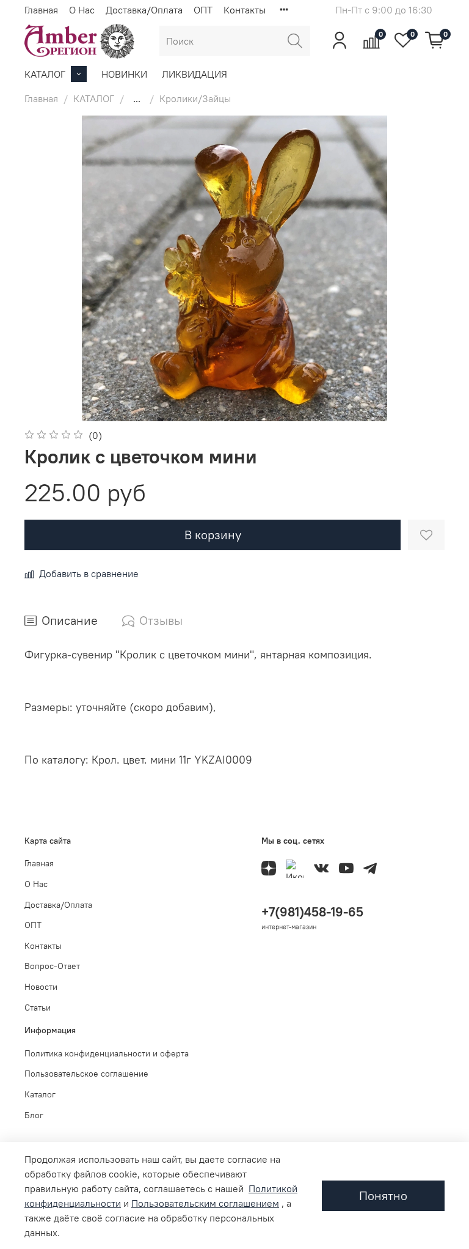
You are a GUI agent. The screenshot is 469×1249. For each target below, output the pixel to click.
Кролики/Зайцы (195, 98)
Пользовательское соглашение (86, 1073)
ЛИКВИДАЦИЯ (194, 74)
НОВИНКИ (124, 74)
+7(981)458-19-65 (312, 912)
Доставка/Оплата (144, 10)
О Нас (82, 10)
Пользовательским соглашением (205, 1203)
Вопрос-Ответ (52, 965)
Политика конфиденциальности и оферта (106, 1053)
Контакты (245, 10)
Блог (33, 1115)
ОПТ (203, 10)
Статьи (37, 1007)
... (136, 98)
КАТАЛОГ (44, 74)
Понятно (383, 1195)
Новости (40, 986)
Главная (41, 10)
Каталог (40, 1094)
